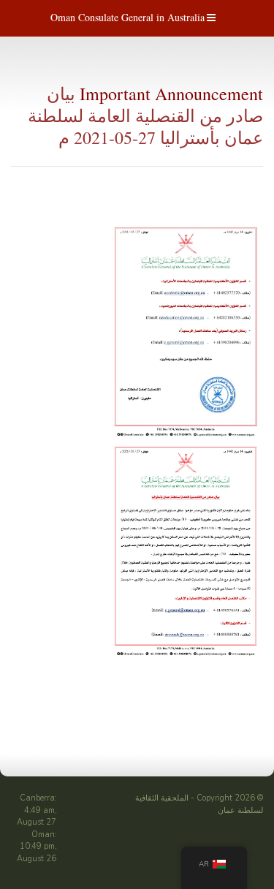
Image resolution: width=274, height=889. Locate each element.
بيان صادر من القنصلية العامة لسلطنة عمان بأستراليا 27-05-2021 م (145, 115)
